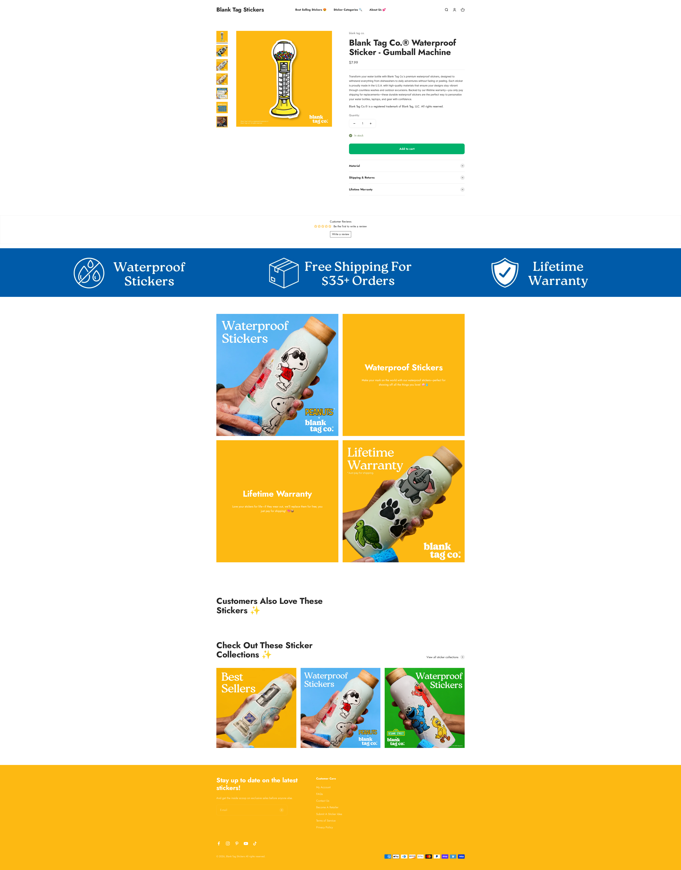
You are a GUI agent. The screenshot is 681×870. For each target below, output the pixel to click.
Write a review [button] (340, 234)
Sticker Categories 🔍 (348, 10)
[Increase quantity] (371, 123)
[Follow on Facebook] (218, 843)
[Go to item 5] (222, 94)
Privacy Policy (324, 827)
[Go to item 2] (222, 51)
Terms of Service (326, 821)
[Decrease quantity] (354, 123)
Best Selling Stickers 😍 (310, 10)
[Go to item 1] (222, 37)
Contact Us (322, 801)
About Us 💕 (377, 10)
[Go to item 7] (222, 122)
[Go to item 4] (222, 79)
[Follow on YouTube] (245, 843)
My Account (323, 787)
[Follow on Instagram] (227, 843)
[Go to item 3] (222, 65)
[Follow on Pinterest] (236, 843)
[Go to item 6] (222, 108)
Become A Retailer (327, 807)
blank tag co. (357, 33)
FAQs (319, 794)
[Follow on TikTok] (255, 843)
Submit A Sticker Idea (329, 814)
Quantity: (354, 115)
